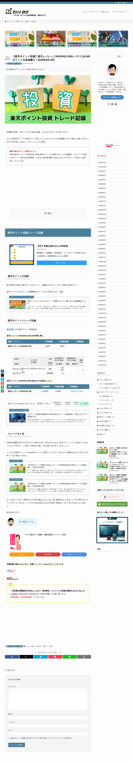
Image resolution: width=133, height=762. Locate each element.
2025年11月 (102, 162)
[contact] (124, 3)
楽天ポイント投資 (48, 646)
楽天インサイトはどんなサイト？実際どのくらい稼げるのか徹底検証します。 (56, 302)
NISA (102, 434)
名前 (10, 714)
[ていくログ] (26, 12)
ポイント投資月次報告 (108, 384)
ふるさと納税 (104, 430)
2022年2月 (102, 356)
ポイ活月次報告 (106, 396)
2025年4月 (102, 193)
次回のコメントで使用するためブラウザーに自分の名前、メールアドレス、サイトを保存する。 (41, 738)
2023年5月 (102, 292)
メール (11, 722)
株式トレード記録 (107, 417)
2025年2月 (102, 201)
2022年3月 (102, 352)
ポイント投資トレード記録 (14, 63)
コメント (12, 686)
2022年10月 (103, 322)
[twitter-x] (116, 3)
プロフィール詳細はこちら (112, 97)
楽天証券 (10, 329)
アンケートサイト (107, 400)
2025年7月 (102, 180)
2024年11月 (102, 214)
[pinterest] (118, 3)
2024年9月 (102, 223)
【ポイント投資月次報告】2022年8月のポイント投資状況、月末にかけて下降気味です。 (57, 415)
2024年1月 (102, 257)
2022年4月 (102, 348)
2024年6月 (102, 236)
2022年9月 (102, 326)
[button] (12, 657)
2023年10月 (103, 270)
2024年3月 (102, 248)
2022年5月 (102, 343)
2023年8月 (102, 279)
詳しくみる (61, 263)
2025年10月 (103, 167)
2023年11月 (102, 266)
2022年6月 (102, 339)
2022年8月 (102, 330)
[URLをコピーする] (84, 657)
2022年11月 (102, 317)
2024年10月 (103, 218)
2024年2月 (102, 253)
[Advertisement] (48, 186)
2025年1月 (102, 205)
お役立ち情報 (105, 421)
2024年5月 (102, 240)
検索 (119, 56)
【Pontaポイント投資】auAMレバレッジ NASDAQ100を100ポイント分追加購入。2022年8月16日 (57, 485)
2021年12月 (103, 365)
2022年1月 (102, 361)
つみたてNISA (105, 408)
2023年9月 (102, 274)
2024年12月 (103, 210)
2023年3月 (102, 300)
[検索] (126, 3)
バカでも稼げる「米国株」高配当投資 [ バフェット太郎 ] (45, 535)
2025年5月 (102, 188)
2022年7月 (102, 335)
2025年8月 (102, 175)
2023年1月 (102, 309)
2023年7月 (102, 283)
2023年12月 (103, 261)
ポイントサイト (106, 404)
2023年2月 (102, 305)
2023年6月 (102, 287)
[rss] (121, 3)
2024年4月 (102, 244)
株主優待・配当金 (107, 425)
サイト (10, 730)
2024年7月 (102, 231)
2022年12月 (103, 313)
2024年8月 (102, 227)
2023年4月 (102, 296)
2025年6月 (102, 184)
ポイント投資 (30, 646)
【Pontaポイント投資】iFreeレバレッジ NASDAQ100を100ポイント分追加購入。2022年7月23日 (56, 466)
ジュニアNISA (105, 412)
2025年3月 (102, 197)
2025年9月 (102, 171)
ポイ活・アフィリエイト (108, 392)
